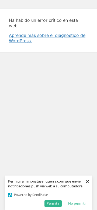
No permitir (77, 203)
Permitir (53, 203)
